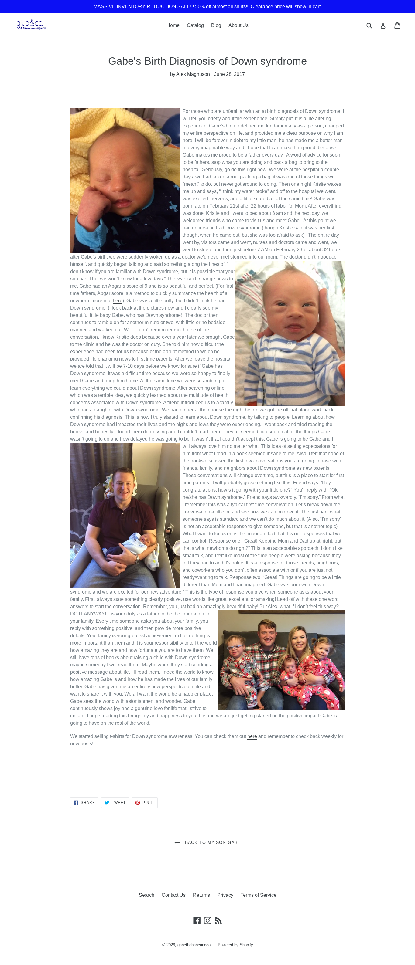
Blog (216, 25)
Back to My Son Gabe (212, 842)
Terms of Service (258, 895)
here (117, 300)
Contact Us (174, 895)
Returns (201, 895)
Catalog (195, 25)
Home (173, 25)
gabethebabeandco (194, 945)
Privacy (225, 895)
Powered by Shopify (235, 945)
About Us (238, 25)
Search (146, 895)
